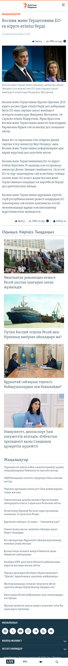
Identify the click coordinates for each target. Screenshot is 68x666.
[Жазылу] (51, 631)
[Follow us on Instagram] (28, 631)
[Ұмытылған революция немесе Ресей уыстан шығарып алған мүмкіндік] (34, 256)
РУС (25, 662)
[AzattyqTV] (41, 662)
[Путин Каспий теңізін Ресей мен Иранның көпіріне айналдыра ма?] (34, 311)
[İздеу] (57, 662)
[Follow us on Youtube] (20, 631)
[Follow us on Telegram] (36, 631)
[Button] (37, 41)
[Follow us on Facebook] (5, 631)
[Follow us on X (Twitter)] (13, 631)
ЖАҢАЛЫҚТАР (11, 14)
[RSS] (43, 631)
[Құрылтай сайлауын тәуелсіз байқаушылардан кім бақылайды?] (34, 361)
